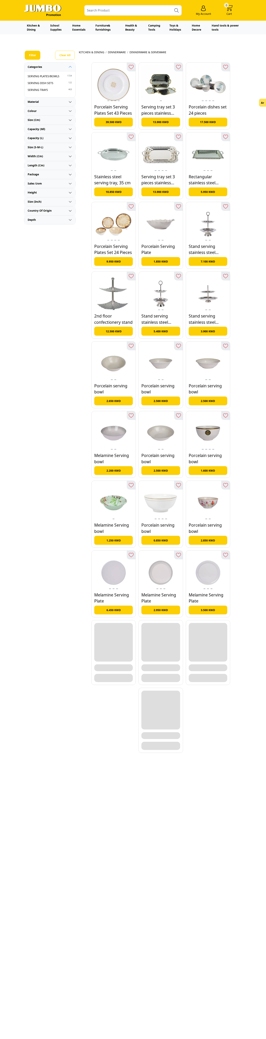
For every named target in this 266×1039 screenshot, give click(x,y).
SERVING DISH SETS (50, 83)
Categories (35, 67)
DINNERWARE (117, 52)
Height (32, 192)
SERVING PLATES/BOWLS (50, 76)
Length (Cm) (36, 165)
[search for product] (176, 10)
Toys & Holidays (175, 27)
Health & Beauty (131, 27)
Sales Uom (35, 183)
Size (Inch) (34, 201)
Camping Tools (154, 27)
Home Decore (196, 27)
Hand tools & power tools (225, 27)
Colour (32, 111)
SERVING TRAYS (50, 90)
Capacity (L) (35, 138)
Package (33, 174)
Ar (262, 103)
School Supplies (56, 27)
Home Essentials (78, 27)
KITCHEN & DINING (91, 52)
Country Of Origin (40, 210)
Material (33, 102)
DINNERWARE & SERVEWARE (147, 52)
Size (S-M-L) (35, 147)
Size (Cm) (34, 120)
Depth (32, 220)
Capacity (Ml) (36, 129)
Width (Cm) (35, 156)
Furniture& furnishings (103, 27)
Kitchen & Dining (33, 27)
